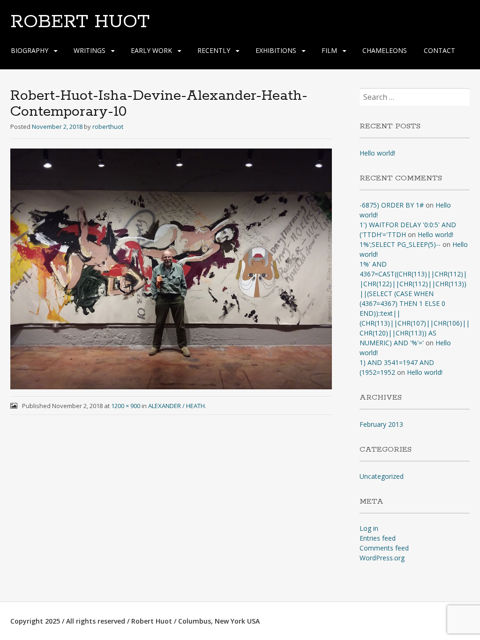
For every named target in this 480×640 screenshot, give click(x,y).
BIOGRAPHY (29, 50)
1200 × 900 (125, 406)
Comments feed (384, 547)
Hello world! (377, 153)
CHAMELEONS (384, 50)
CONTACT (439, 50)
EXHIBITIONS (275, 50)
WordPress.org (382, 557)
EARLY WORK (151, 50)
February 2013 (381, 424)
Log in (369, 528)
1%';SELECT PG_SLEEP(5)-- (400, 244)
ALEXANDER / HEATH (176, 406)
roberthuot (107, 126)
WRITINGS (89, 50)
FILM (329, 50)
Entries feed (378, 538)
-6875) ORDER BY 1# (392, 205)
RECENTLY (213, 50)
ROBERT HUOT (80, 22)
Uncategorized (382, 476)
